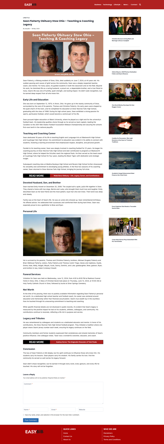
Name (27, 410)
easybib (27, 28)
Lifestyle (26, 17)
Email (54, 410)
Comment (28, 384)
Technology (107, 5)
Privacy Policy (109, 436)
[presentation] (125, 26)
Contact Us (67, 436)
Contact (134, 5)
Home (65, 433)
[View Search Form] (140, 4)
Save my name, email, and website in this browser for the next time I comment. (52, 415)
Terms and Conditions (112, 439)
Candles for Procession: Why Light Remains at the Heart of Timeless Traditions (122, 140)
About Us (67, 439)
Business (98, 5)
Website (82, 410)
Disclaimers (108, 433)
